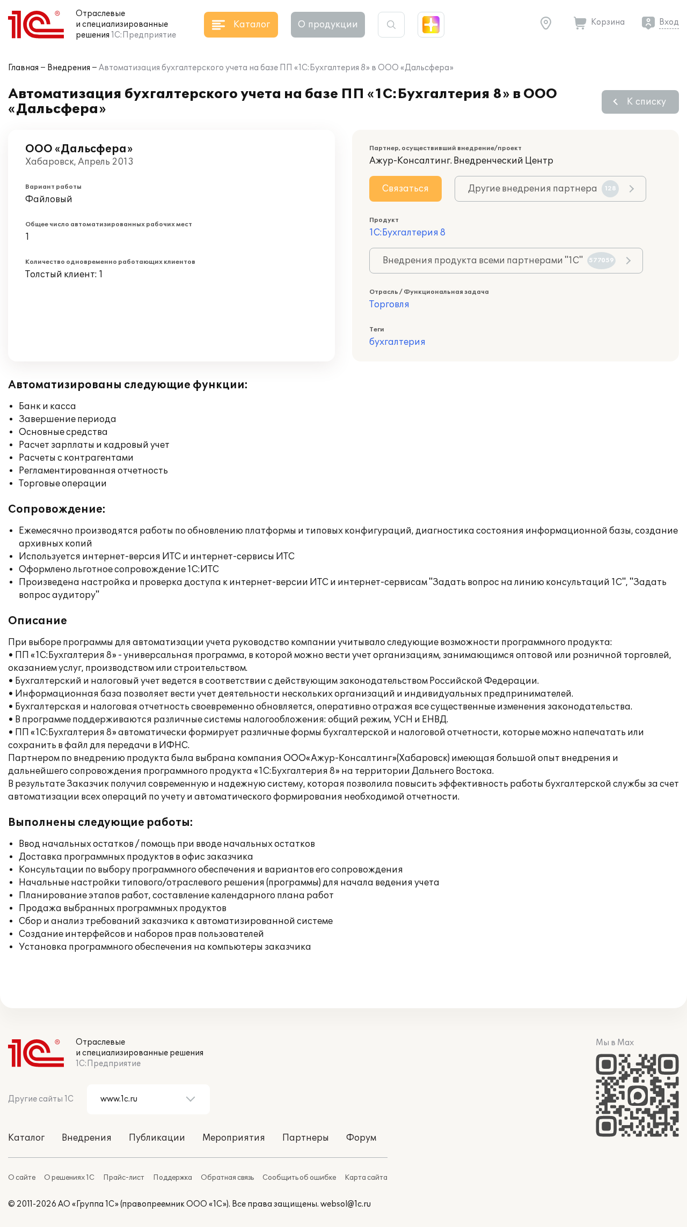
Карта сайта (366, 1177)
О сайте (21, 1177)
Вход (669, 22)
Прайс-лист (123, 1177)
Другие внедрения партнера (542, 188)
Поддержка (172, 1177)
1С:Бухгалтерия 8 (407, 232)
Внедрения (68, 67)
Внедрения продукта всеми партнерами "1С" (498, 260)
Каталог (26, 1138)
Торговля (389, 304)
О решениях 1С (69, 1177)
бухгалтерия (397, 342)
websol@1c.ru (345, 1204)
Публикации (157, 1138)
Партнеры (305, 1138)
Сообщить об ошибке (299, 1177)
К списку (646, 102)
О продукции (328, 24)
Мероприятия (233, 1138)
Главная (23, 67)
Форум (361, 1138)
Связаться (405, 188)
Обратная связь (227, 1177)
